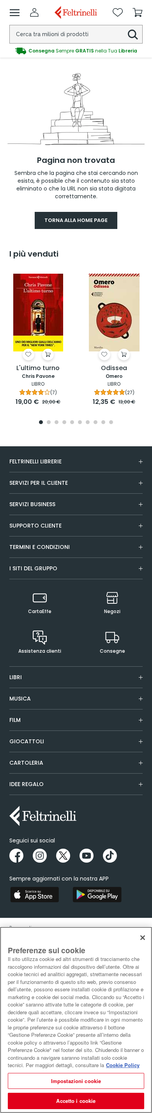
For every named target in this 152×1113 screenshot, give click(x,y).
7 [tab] (88, 422)
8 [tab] (95, 422)
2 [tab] (48, 422)
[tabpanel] (38, 338)
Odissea (114, 368)
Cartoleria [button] (26, 763)
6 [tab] (79, 422)
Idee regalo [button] (26, 784)
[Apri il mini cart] (138, 12)
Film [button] (15, 720)
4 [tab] (64, 422)
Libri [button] (15, 677)
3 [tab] (56, 422)
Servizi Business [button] (32, 504)
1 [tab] (41, 422)
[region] (76, 1020)
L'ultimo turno (38, 368)
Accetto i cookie (75, 1100)
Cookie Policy (123, 1065)
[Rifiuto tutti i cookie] (142, 937)
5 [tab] (72, 422)
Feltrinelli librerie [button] (35, 461)
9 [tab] (103, 422)
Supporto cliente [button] (35, 525)
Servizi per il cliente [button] (38, 483)
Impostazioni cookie (76, 1081)
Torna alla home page (76, 220)
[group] (76, 51)
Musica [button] (20, 698)
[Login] (34, 12)
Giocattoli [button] (26, 741)
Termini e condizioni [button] (39, 547)
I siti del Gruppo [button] (33, 568)
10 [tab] (111, 422)
